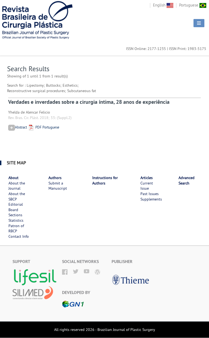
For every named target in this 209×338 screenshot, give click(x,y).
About (13, 177)
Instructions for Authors (105, 180)
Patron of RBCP (16, 228)
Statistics (15, 220)
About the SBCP (16, 196)
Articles (146, 177)
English (160, 5)
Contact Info (18, 236)
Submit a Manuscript (57, 186)
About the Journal (16, 186)
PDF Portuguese (47, 127)
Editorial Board (15, 207)
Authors (55, 177)
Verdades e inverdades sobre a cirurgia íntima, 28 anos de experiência (89, 101)
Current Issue (146, 186)
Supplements (151, 199)
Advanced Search (187, 180)
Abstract (21, 127)
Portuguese (189, 5)
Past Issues (149, 193)
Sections (15, 214)
